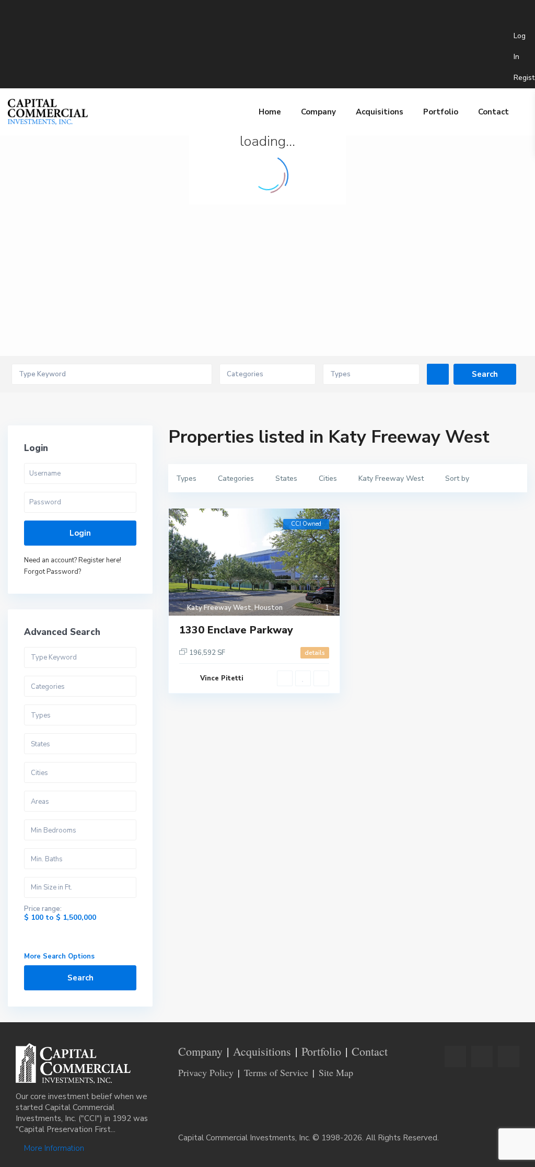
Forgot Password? (52, 571)
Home (270, 112)
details (315, 653)
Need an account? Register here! (72, 560)
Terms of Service (276, 1072)
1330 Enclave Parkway (236, 630)
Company (318, 112)
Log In (520, 46)
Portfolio (440, 112)
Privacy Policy (206, 1072)
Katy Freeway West (219, 608)
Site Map (336, 1072)
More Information (53, 1148)
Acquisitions (379, 112)
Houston (268, 608)
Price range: (43, 909)
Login (80, 533)
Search (80, 978)
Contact (493, 112)
